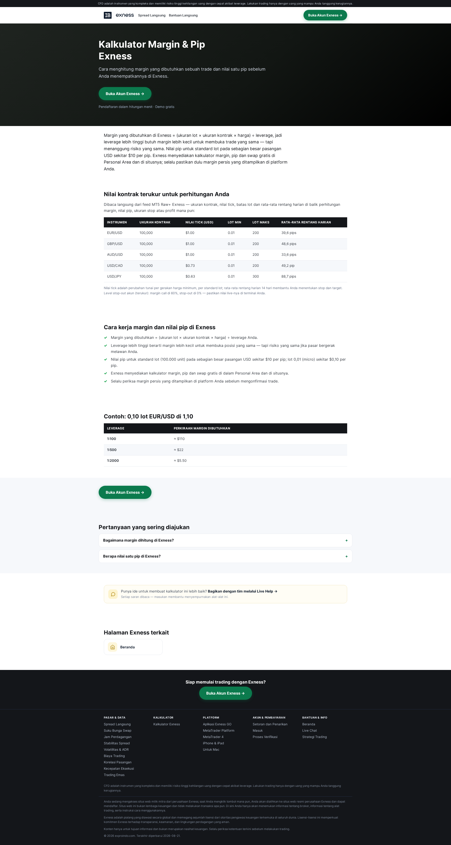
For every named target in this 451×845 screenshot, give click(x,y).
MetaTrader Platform (218, 730)
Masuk (258, 730)
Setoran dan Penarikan (270, 724)
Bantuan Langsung (183, 15)
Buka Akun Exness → (325, 15)
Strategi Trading (314, 737)
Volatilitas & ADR (116, 749)
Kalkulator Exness (166, 724)
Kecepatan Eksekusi (119, 768)
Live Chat (309, 730)
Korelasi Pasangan (118, 762)
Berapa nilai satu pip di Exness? (132, 556)
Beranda (308, 724)
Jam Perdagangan (118, 737)
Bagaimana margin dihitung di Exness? (138, 540)
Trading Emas (114, 775)
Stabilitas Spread (117, 743)
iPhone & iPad (213, 743)
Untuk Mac (211, 749)
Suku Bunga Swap (117, 730)
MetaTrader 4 (213, 737)
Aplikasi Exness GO (217, 724)
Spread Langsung (152, 15)
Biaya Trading (114, 756)
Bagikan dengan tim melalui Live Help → (243, 591)
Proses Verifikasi (265, 737)
